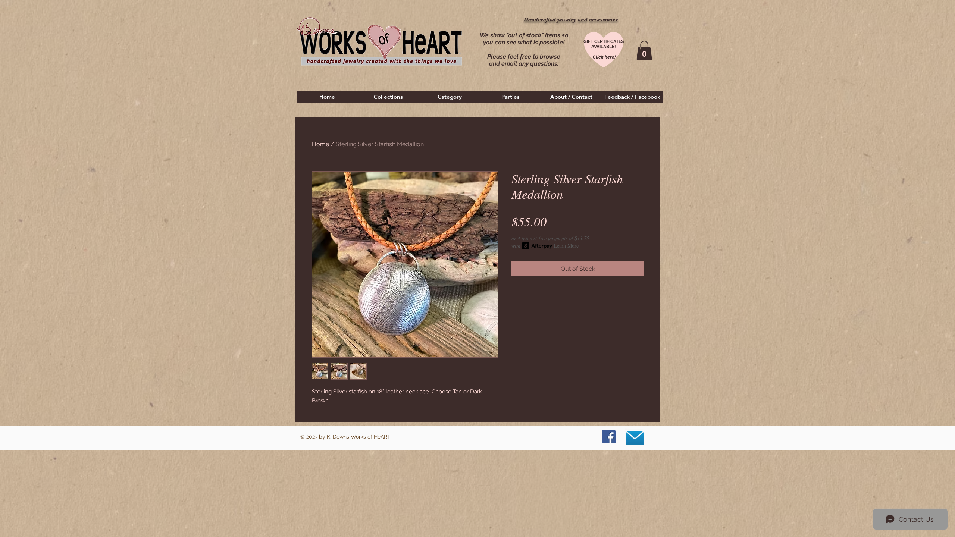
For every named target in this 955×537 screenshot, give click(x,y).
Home (320, 144)
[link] (644, 50)
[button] (388, 97)
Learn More (566, 245)
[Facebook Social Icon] (609, 436)
